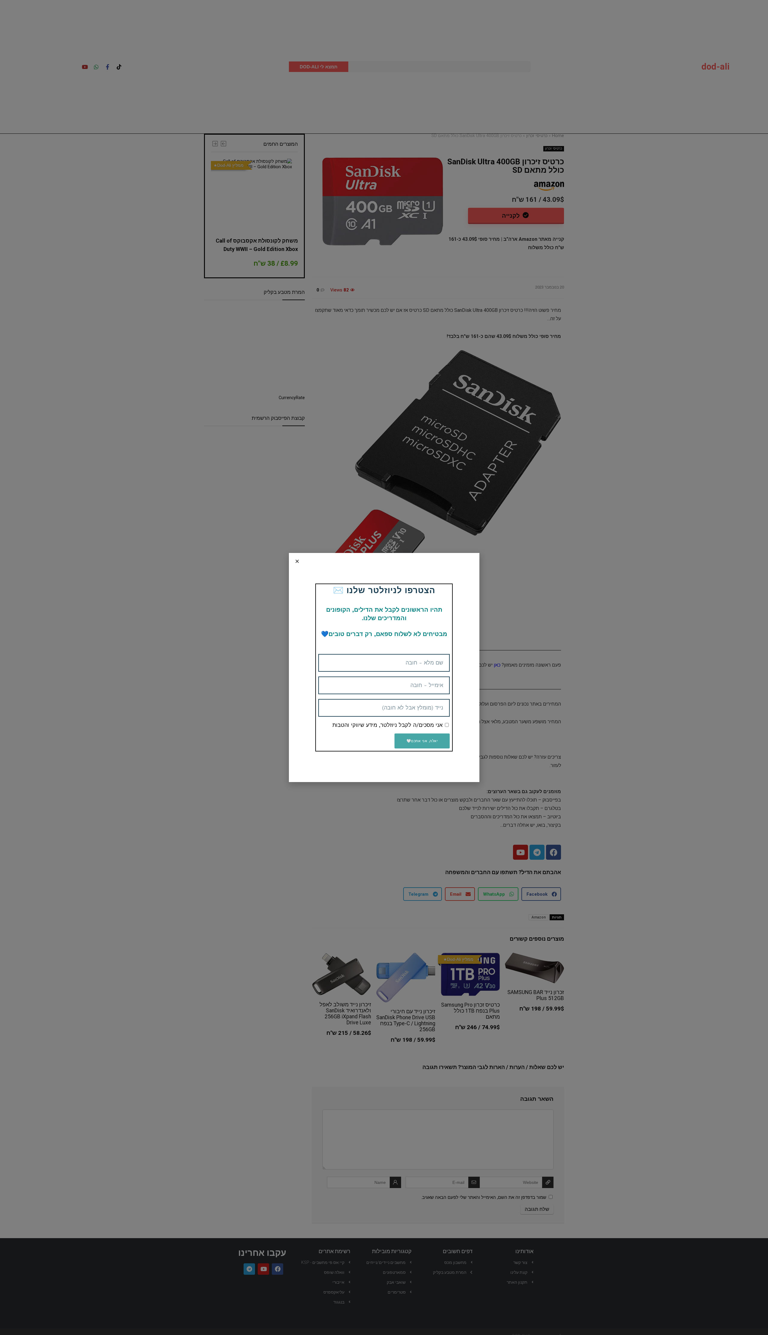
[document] (384, 667)
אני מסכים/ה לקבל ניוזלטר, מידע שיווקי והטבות (387, 725)
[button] (297, 561)
